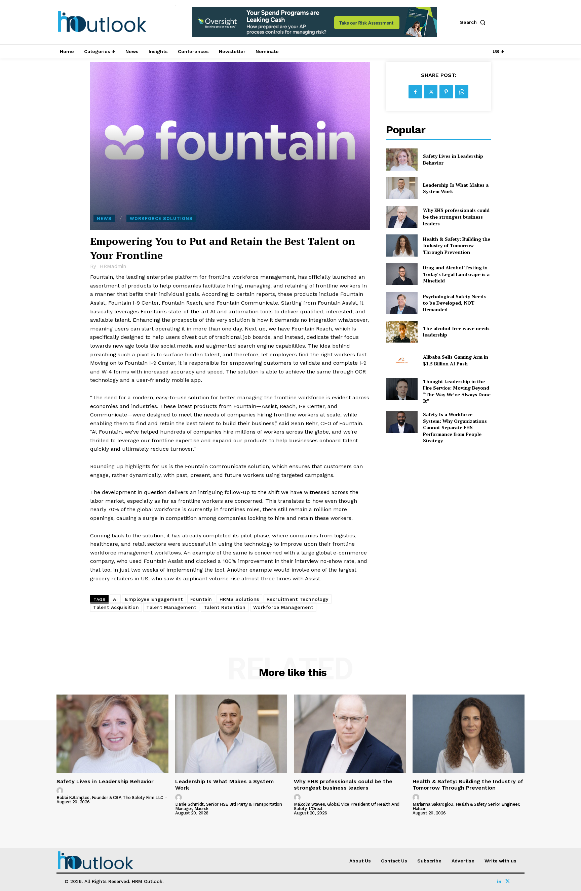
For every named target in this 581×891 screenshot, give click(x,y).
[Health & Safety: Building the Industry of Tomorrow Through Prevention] (401, 245)
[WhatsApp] (461, 91)
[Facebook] (415, 91)
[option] (314, 25)
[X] (430, 91)
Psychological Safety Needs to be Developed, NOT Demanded (454, 303)
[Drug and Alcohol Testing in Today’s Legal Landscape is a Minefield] (401, 274)
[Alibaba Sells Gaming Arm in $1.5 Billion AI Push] (401, 360)
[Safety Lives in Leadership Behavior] (401, 159)
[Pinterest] (446, 91)
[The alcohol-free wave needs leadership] (401, 332)
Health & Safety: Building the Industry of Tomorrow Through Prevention (456, 245)
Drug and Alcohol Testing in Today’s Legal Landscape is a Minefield (456, 274)
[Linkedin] (499, 881)
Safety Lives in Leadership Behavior (105, 781)
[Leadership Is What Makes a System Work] (401, 188)
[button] (474, 22)
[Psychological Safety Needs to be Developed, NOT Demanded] (401, 303)
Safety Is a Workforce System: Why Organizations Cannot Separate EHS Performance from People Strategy (455, 427)
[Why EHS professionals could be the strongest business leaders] (401, 217)
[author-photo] (60, 791)
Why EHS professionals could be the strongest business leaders (456, 216)
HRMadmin (113, 266)
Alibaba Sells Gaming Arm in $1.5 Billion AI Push (455, 360)
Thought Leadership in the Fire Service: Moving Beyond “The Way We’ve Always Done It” (457, 391)
